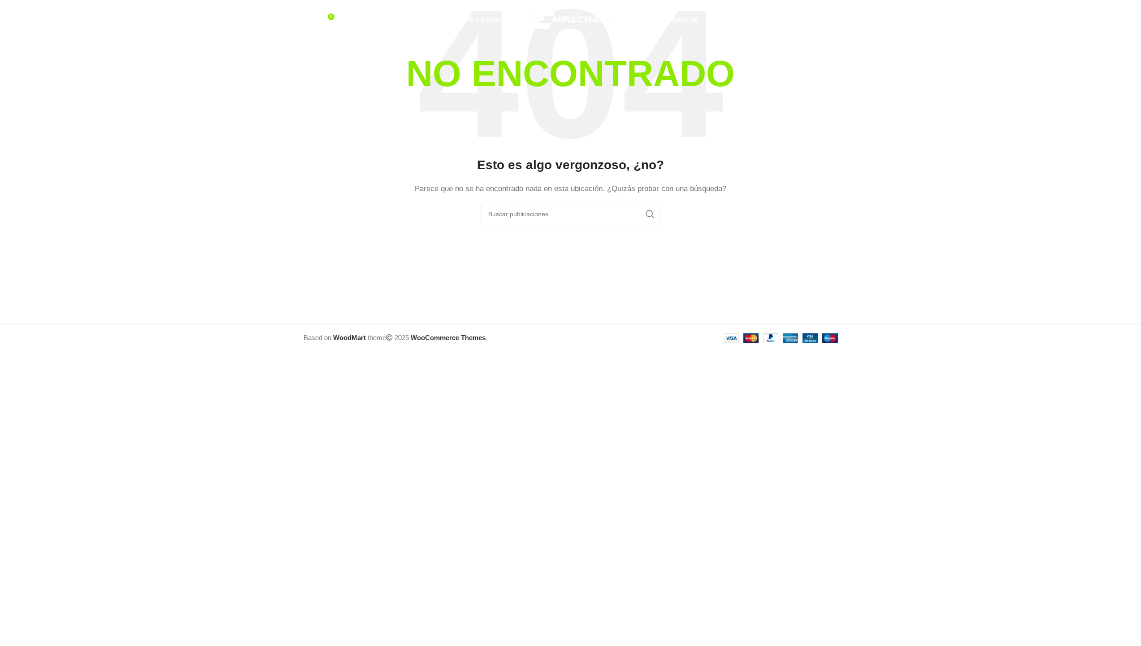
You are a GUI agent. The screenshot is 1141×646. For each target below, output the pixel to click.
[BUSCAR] (650, 214)
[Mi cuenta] (798, 20)
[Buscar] (308, 20)
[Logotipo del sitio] (571, 19)
